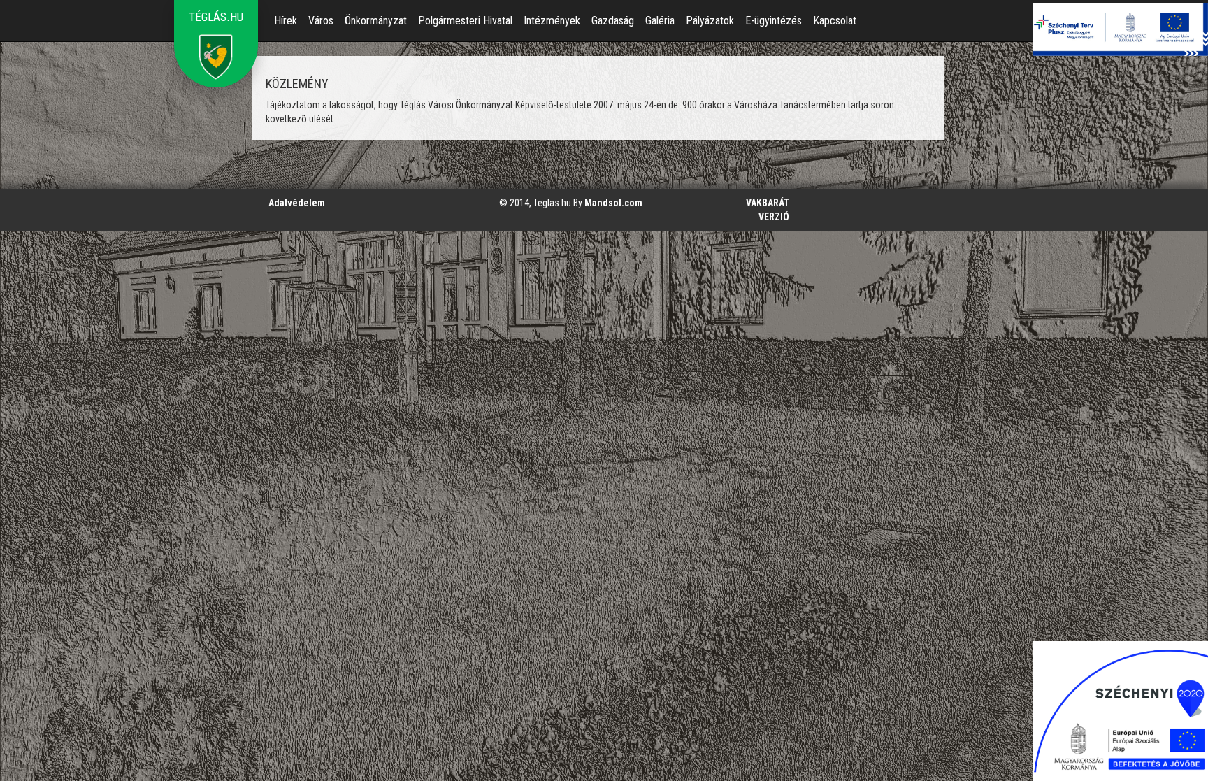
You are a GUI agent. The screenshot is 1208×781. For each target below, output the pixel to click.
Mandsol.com (613, 202)
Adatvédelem (296, 202)
